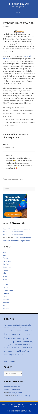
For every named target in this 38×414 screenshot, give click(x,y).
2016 (30, 405)
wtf (23, 351)
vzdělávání (10, 351)
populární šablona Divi (12, 387)
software (25, 347)
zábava (9, 116)
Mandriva (6, 113)
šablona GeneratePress (12, 390)
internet (11, 328)
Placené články (8, 291)
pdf (33, 342)
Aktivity (8, 108)
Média (22, 108)
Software (6, 302)
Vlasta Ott (6, 229)
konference (18, 331)
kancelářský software (23, 328)
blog (9, 325)
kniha (5, 331)
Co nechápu (7, 261)
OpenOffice (16, 341)
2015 (26, 405)
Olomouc (18, 339)
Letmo (5, 276)
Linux (17, 108)
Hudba (5, 270)
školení (24, 355)
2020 (22, 407)
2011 (11, 405)
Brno (11, 325)
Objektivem (7, 285)
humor (6, 328)
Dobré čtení (7, 267)
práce (11, 347)
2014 (23, 405)
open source (26, 341)
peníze (6, 345)
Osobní (5, 288)
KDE (31, 328)
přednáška (24, 113)
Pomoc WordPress (22, 344)
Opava (25, 338)
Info (13, 108)
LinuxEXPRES (28, 110)
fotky (24, 325)
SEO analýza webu (15, 393)
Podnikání (6, 294)
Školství (6, 299)
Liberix (15, 110)
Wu (4, 232)
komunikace (10, 331)
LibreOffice (30, 331)
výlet (5, 116)
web (19, 350)
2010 (7, 405)
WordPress (6, 308)
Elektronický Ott (19, 4)
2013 (19, 405)
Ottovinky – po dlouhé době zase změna (19, 119)
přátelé (17, 113)
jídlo (14, 328)
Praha (12, 113)
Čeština (5, 258)
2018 (15, 407)
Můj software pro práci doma (20, 241)
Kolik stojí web (9, 361)
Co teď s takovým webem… (20, 229)
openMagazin (8, 342)
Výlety (5, 305)
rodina (15, 348)
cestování (9, 110)
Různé (5, 297)
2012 (15, 405)
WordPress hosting (23, 395)
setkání (31, 113)
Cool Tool (6, 264)
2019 (19, 407)
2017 (34, 405)
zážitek (7, 354)
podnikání (11, 345)
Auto (4, 255)
